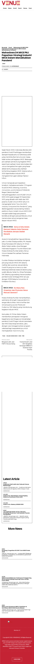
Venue (5, 482)
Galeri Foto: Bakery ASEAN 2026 (13, 504)
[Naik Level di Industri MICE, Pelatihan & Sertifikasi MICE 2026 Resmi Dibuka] (17, 596)
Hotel (3, 576)
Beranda (4, 47)
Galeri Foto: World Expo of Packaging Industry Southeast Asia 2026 (15, 496)
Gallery (5, 494)
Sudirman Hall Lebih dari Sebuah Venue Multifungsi (16, 484)
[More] (20, 73)
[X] (8, 73)
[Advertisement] (17, 29)
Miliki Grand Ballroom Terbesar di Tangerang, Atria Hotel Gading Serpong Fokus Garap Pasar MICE (17, 579)
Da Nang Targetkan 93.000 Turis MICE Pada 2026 (16, 551)
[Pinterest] (12, 73)
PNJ (23, 336)
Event (10, 47)
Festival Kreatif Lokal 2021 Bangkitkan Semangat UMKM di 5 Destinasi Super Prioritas (25, 345)
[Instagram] (15, 654)
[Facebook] (3, 73)
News (3, 549)
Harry (6, 69)
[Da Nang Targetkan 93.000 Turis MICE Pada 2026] (17, 540)
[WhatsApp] (16, 73)
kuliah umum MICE (12, 336)
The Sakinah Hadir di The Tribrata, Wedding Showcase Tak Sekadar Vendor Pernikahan (16, 513)
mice (19, 336)
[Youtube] (22, 654)
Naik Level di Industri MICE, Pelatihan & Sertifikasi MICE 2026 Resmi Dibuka (14, 607)
